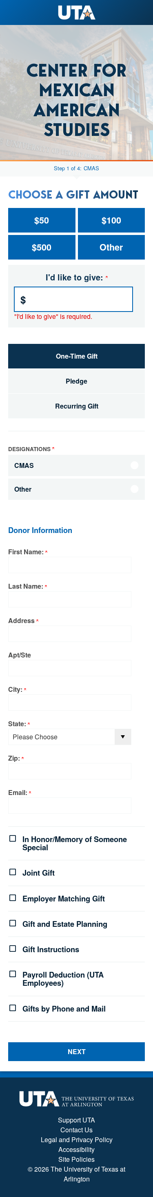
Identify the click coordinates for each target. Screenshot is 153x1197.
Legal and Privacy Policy (77, 1139)
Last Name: (26, 586)
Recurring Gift (76, 406)
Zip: (15, 758)
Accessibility (76, 1149)
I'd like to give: (76, 277)
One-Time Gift (77, 356)
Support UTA (76, 1120)
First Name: (26, 551)
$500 (41, 247)
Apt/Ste (19, 654)
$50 (41, 220)
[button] (76, 842)
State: (18, 723)
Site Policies (76, 1159)
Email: (18, 792)
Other (111, 247)
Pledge (76, 381)
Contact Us (76, 1129)
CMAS (91, 168)
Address (22, 620)
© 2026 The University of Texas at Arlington (76, 1173)
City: (16, 689)
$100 (111, 220)
